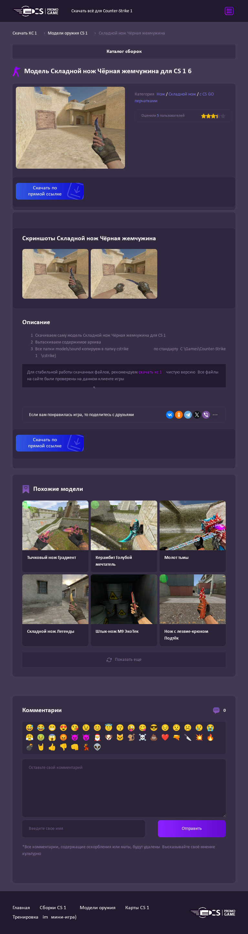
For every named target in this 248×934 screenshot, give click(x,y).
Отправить (192, 828)
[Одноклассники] (179, 415)
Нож (161, 94)
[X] (197, 415)
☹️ (188, 728)
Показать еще (128, 659)
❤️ (165, 738)
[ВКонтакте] (170, 415)
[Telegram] (188, 415)
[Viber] (206, 415)
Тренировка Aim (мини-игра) (45, 917)
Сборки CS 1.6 (55, 907)
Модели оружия (98, 907)
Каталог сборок (124, 51)
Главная (21, 907)
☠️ (143, 738)
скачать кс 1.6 (152, 372)
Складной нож (182, 94)
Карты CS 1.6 (139, 907)
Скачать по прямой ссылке (45, 191)
